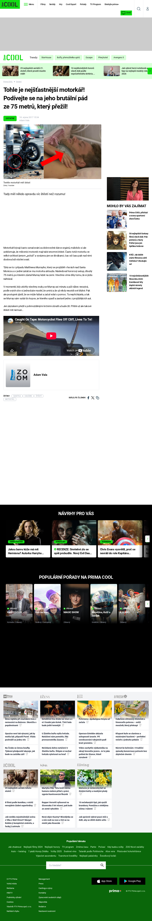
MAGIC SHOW (71, 612)
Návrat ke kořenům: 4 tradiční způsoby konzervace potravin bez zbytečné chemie (131, 751)
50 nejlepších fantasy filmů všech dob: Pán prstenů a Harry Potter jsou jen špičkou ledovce (138, 239)
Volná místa (12, 883)
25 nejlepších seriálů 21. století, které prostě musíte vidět (33, 71)
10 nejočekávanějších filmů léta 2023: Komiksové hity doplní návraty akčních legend (139, 282)
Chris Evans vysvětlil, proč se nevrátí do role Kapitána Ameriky (117, 551)
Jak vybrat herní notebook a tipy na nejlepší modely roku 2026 (135, 71)
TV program (68, 847)
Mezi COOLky (14, 612)
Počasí (101, 847)
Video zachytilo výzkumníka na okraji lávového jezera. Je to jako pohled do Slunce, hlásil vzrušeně (94, 753)
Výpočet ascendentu (46, 856)
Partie (93, 847)
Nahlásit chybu (13, 911)
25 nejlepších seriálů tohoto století (18, 789)
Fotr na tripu (42, 612)
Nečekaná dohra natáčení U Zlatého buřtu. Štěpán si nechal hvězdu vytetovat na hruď (56, 751)
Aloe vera (110, 851)
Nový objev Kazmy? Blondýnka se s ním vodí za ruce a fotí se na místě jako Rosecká (57, 820)
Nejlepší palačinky (89, 856)
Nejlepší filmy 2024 (33, 847)
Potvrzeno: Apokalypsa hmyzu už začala (94, 720)
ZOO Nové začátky (135, 847)
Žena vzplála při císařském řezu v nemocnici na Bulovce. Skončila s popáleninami (20, 722)
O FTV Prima (12, 879)
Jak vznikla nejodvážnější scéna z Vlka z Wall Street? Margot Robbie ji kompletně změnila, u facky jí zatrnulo (20, 822)
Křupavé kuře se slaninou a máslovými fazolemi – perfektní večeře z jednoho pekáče (130, 736)
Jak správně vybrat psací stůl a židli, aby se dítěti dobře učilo (93, 818)
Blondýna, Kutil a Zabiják (101, 614)
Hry (60, 4)
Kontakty (42, 893)
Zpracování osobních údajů (50, 897)
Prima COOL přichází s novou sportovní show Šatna (138, 215)
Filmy (43, 4)
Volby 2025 (56, 851)
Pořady (83, 4)
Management (44, 879)
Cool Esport (71, 4)
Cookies (10, 902)
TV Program (95, 4)
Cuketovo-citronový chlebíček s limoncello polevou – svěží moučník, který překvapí (130, 722)
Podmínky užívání (14, 897)
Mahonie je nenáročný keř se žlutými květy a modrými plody (93, 789)
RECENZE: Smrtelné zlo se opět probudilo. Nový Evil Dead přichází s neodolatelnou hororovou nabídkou (72, 551)
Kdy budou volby (115, 847)
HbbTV (9, 893)
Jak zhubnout (14, 847)
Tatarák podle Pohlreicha (91, 851)
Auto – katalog (18, 851)
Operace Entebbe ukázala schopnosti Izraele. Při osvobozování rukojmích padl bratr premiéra (92, 738)
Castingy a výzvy (45, 888)
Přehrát (13, 609)
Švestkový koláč (108, 856)
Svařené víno (70, 851)
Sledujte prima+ (111, 4)
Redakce (42, 906)
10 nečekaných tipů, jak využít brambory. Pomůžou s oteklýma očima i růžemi (93, 805)
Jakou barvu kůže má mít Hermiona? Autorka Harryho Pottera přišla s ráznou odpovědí (25, 551)
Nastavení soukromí (47, 911)
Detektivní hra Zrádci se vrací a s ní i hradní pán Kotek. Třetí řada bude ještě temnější (57, 722)
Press (41, 883)
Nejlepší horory (52, 847)
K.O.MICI (125, 612)
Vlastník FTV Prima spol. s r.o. (19, 906)
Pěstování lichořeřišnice (129, 851)
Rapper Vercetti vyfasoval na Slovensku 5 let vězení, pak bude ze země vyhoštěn (57, 805)
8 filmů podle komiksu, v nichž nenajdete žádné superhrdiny (19, 804)
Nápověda (43, 902)
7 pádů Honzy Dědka (38, 851)
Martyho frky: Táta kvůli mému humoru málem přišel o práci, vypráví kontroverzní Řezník (56, 791)
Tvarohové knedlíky (67, 856)
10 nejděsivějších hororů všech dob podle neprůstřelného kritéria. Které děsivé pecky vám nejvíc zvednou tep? (82, 73)
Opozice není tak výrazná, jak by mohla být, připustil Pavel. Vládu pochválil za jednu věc (20, 736)
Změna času (82, 847)
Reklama (10, 888)
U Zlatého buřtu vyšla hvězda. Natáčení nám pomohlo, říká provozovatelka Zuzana (56, 736)
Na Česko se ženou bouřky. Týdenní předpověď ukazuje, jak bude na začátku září (20, 751)
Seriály (52, 4)
